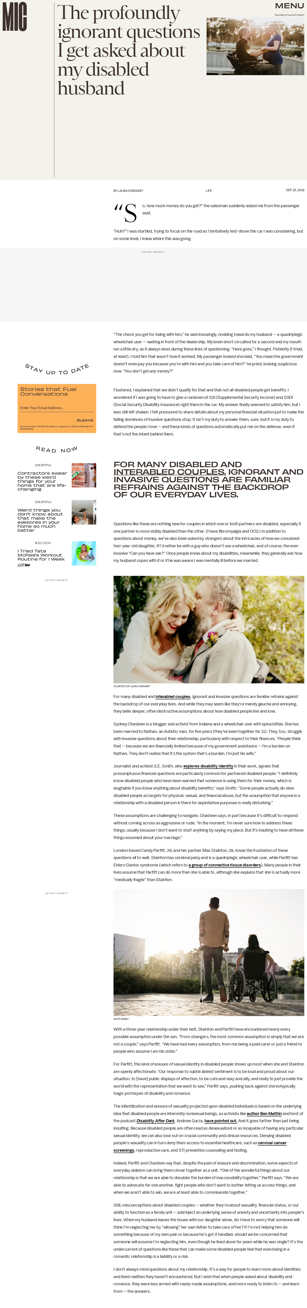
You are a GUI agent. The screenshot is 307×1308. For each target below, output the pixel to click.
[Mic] (15, 16)
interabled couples (168, 471)
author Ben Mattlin (264, 1113)
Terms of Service (80, 426)
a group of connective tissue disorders (225, 865)
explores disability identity (208, 766)
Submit (85, 420)
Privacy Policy (26, 429)
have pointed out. (221, 1121)
